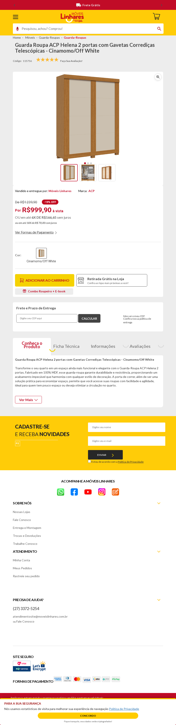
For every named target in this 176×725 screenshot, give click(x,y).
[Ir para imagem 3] (91, 163)
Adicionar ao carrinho (47, 280)
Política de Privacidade (131, 461)
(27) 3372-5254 (26, 608)
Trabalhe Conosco (25, 543)
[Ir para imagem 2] (88, 163)
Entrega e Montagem (27, 528)
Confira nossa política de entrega (137, 320)
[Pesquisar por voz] (16, 30)
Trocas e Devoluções (27, 535)
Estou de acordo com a (117, 461)
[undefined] (88, 118)
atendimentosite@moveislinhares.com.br (40, 616)
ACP (91, 191)
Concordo (88, 715)
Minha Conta (21, 560)
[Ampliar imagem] (158, 76)
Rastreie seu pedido (26, 576)
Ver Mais (26, 400)
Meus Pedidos (22, 568)
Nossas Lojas (21, 512)
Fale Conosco (22, 520)
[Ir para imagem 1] (85, 163)
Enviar (101, 454)
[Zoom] (69, 172)
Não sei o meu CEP (134, 316)
